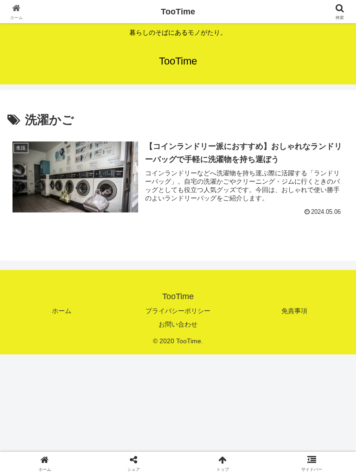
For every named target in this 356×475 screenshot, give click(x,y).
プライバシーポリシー (178, 311)
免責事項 (294, 311)
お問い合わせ (178, 324)
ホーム (61, 311)
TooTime (178, 11)
